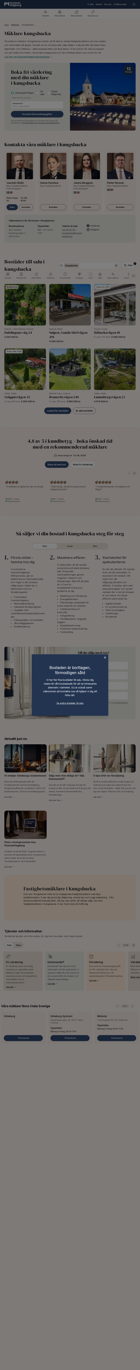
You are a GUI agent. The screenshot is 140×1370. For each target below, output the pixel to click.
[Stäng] (105, 657)
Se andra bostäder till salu (70, 703)
